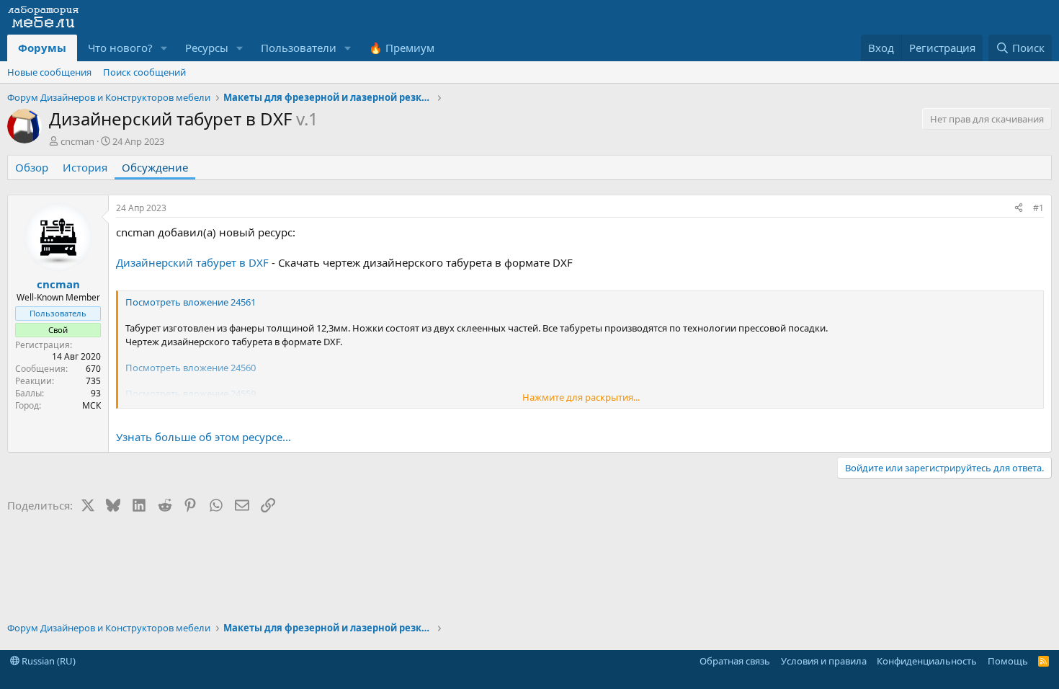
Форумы (42, 47)
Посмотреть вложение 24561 (190, 301)
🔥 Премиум (401, 47)
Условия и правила (824, 660)
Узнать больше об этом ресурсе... (203, 437)
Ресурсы (206, 47)
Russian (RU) (47, 660)
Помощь (1008, 660)
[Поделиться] (1018, 208)
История (85, 167)
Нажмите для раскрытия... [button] (581, 397)
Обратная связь (735, 660)
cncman (77, 141)
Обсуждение (155, 167)
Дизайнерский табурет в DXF (192, 262)
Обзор (31, 167)
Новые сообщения (49, 72)
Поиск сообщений (144, 72)
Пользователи (298, 47)
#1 (1038, 208)
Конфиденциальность (927, 660)
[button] (164, 48)
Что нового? (120, 47)
